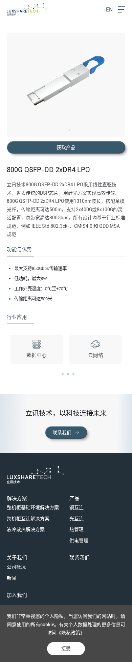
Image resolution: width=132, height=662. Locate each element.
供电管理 (78, 540)
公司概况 (16, 567)
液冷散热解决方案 (26, 529)
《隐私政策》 (71, 632)
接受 (66, 648)
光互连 (76, 518)
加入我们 (17, 595)
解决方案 (17, 498)
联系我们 (79, 558)
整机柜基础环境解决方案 (33, 507)
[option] (66, 85)
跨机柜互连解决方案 (28, 518)
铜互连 (76, 507)
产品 (74, 498)
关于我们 (17, 558)
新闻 (11, 578)
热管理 (76, 529)
